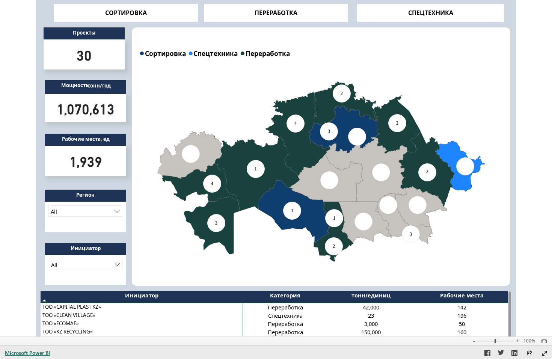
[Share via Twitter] (501, 354)
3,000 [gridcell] (371, 323)
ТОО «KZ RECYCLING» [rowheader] (67, 331)
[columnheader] (285, 297)
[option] (163, 53)
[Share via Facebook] (487, 354)
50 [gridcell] (462, 323)
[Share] (529, 353)
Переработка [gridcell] (285, 307)
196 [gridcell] (461, 315)
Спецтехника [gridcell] (285, 315)
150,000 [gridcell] (371, 332)
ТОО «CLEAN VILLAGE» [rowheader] (68, 315)
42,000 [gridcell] (371, 307)
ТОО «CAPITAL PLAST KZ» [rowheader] (71, 306)
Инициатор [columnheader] (141, 295)
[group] (84, 33)
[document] (84, 33)
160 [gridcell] (461, 332)
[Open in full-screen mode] (544, 353)
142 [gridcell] (461, 307)
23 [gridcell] (371, 315)
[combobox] (85, 211)
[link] (126, 13)
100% (529, 341)
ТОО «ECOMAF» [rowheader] (60, 323)
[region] (321, 53)
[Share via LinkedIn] (514, 354)
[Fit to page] (542, 341)
